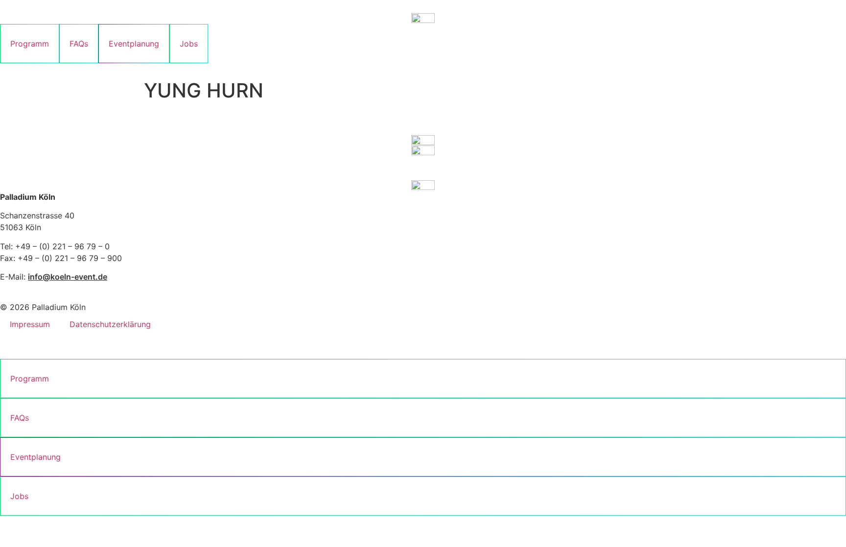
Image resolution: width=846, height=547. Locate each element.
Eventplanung (134, 43)
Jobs (189, 43)
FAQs (79, 43)
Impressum (30, 324)
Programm (29, 43)
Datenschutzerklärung (110, 324)
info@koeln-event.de (67, 277)
